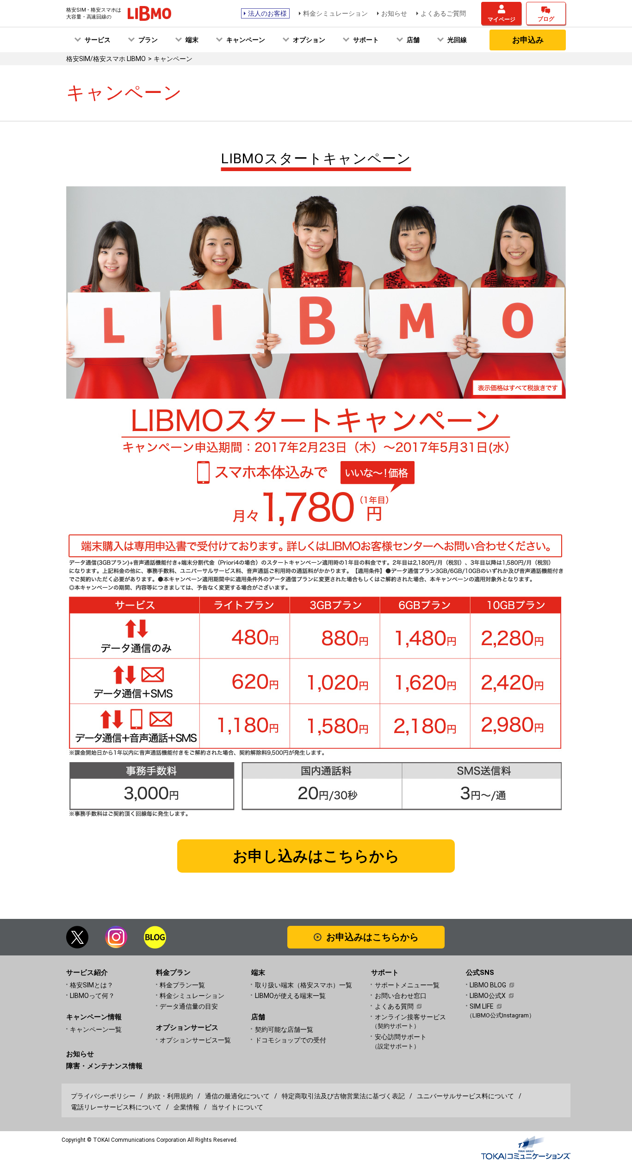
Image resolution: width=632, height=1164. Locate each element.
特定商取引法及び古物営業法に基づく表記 (343, 1096)
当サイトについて (237, 1107)
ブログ (546, 19)
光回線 (457, 39)
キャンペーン (245, 39)
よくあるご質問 (443, 13)
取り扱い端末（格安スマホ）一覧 (303, 985)
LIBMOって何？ (92, 995)
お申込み (528, 39)
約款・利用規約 (170, 1096)
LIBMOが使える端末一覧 (290, 995)
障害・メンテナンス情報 (104, 1066)
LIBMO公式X (488, 995)
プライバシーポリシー (103, 1096)
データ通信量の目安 (189, 1006)
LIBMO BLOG (488, 985)
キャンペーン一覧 (96, 1029)
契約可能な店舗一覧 (284, 1029)
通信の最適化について (237, 1096)
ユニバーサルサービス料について (465, 1096)
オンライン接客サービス (410, 1021)
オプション (309, 39)
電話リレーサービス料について (116, 1107)
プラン (148, 39)
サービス (98, 39)
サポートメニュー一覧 (407, 985)
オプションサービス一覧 (195, 1040)
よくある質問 (394, 1006)
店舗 (413, 39)
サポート (366, 39)
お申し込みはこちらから (316, 856)
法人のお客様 (267, 13)
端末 (192, 39)
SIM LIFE (482, 1006)
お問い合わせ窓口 (401, 995)
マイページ (501, 19)
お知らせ (394, 13)
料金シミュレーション (335, 13)
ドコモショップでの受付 (290, 1040)
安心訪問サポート (401, 1041)
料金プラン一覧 (182, 985)
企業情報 (186, 1107)
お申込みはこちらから (372, 936)
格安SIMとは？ (91, 985)
